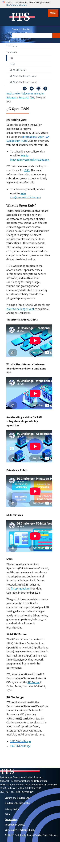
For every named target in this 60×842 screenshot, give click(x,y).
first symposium (20, 588)
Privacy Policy (12, 809)
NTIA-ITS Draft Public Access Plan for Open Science (31, 835)
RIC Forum (34, 682)
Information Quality (15, 824)
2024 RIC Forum (18, 69)
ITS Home (12, 46)
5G (11, 58)
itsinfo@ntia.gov (24, 791)
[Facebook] (45, 89)
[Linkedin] (32, 89)
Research (12, 52)
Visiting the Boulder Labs (18, 797)
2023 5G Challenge (20, 746)
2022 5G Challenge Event (23, 82)
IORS (12, 63)
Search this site (21, 29)
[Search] (56, 35)
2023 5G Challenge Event (23, 76)
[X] (38, 89)
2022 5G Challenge (20, 741)
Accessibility (11, 819)
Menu (53, 13)
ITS (20, 16)
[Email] (25, 89)
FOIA (7, 814)
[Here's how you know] (30, 4)
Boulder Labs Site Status (17, 802)
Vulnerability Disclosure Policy (20, 829)
